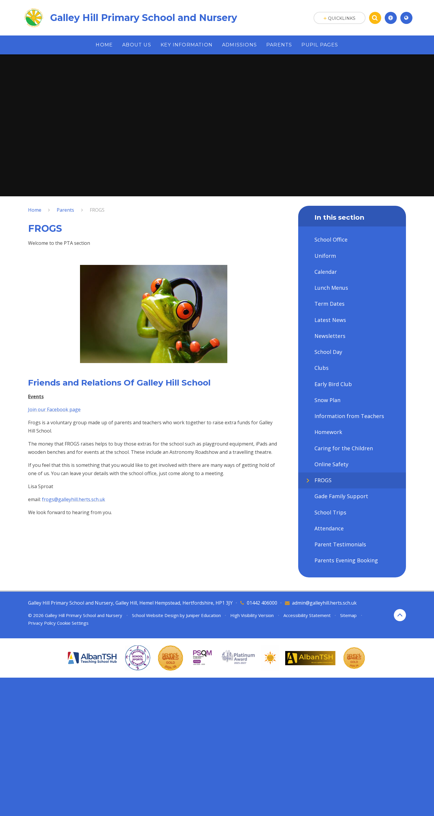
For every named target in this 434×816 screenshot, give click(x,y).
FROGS (97, 210)
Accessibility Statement (307, 615)
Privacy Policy (42, 623)
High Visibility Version (252, 615)
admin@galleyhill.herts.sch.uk (324, 603)
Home (34, 210)
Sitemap (348, 615)
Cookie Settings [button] (73, 623)
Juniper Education (203, 615)
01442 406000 (262, 603)
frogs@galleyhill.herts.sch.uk (73, 499)
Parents (65, 210)
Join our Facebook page (54, 409)
